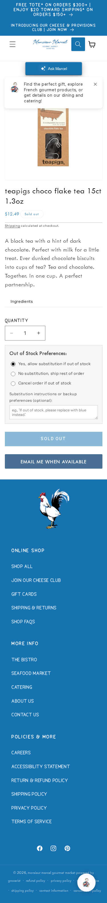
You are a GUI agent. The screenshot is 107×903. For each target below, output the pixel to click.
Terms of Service (31, 822)
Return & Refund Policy (39, 781)
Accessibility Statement (40, 767)
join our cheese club (36, 580)
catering (21, 687)
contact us (25, 715)
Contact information (53, 890)
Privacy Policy (29, 808)
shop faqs (23, 622)
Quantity (17, 321)
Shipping (12, 226)
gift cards (24, 594)
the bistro (24, 660)
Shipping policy (22, 890)
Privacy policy (61, 880)
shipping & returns (33, 608)
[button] (12, 44)
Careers (21, 753)
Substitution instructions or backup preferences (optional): (43, 397)
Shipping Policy (29, 794)
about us (22, 701)
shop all (22, 566)
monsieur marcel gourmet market (51, 872)
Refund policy (35, 880)
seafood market (31, 673)
